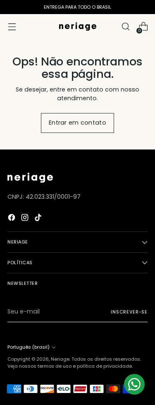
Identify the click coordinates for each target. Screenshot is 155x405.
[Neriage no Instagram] (26, 218)
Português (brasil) (28, 347)
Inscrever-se (129, 312)
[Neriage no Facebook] (12, 218)
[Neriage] (77, 26)
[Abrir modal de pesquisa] (125, 26)
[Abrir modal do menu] (11, 26)
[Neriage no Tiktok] (39, 218)
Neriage (60, 359)
